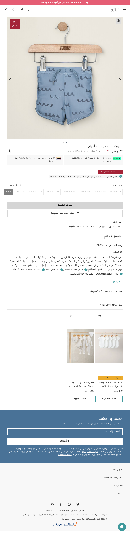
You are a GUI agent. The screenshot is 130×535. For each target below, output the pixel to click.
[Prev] (120, 80)
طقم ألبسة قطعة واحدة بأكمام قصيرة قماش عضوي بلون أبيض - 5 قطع (110, 385)
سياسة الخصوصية (90, 452)
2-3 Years (19, 192)
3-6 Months (100, 192)
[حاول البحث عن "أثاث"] (30, 9)
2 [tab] (63, 142)
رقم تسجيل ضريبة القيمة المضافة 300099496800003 (62, 515)
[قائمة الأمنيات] (99, 316)
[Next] (10, 80)
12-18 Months (52, 192)
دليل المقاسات (14, 185)
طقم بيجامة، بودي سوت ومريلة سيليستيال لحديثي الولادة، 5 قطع (81, 385)
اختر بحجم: (117, 185)
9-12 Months (69, 192)
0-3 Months (115, 192)
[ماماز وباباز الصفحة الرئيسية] (115, 10)
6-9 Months (85, 192)
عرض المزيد (117, 282)
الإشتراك (65, 441)
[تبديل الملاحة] (125, 9)
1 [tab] (66, 142)
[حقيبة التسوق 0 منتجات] (5, 9)
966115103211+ (64, 455)
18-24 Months (35, 192)
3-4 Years (6, 192)
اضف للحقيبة (109, 399)
